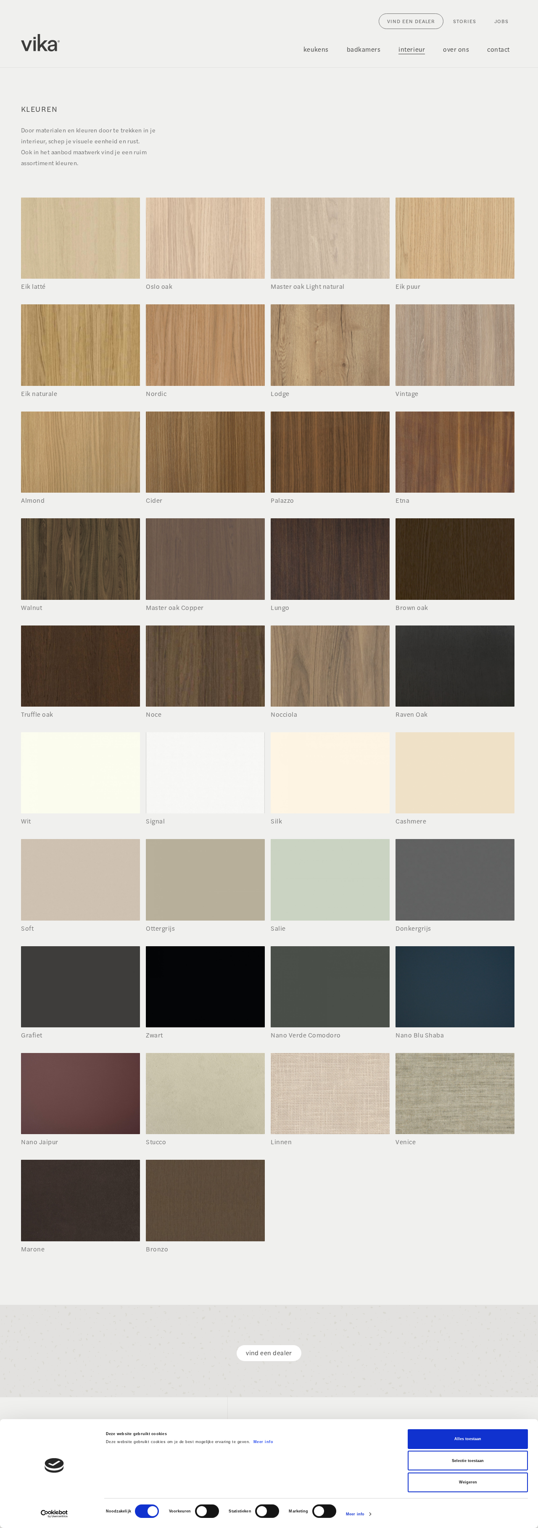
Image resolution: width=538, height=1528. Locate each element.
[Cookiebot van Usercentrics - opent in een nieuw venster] (54, 1514)
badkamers (364, 49)
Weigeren (468, 1482)
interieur (411, 49)
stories (464, 21)
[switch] (207, 1511)
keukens (316, 49)
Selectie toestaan (468, 1461)
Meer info (263, 1442)
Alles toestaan (467, 1439)
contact (498, 49)
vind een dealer (411, 21)
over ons (456, 49)
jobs (501, 21)
